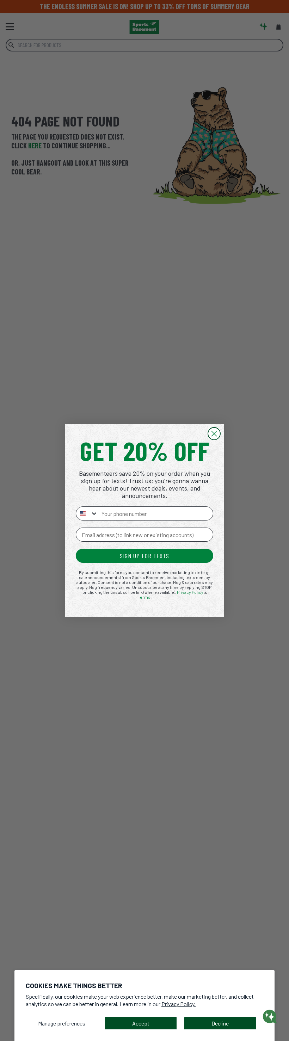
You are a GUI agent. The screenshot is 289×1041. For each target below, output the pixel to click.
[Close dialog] (214, 433)
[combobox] (87, 513)
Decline (220, 1023)
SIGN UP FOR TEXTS (144, 556)
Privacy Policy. (178, 1003)
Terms (144, 597)
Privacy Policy (190, 592)
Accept (140, 1023)
